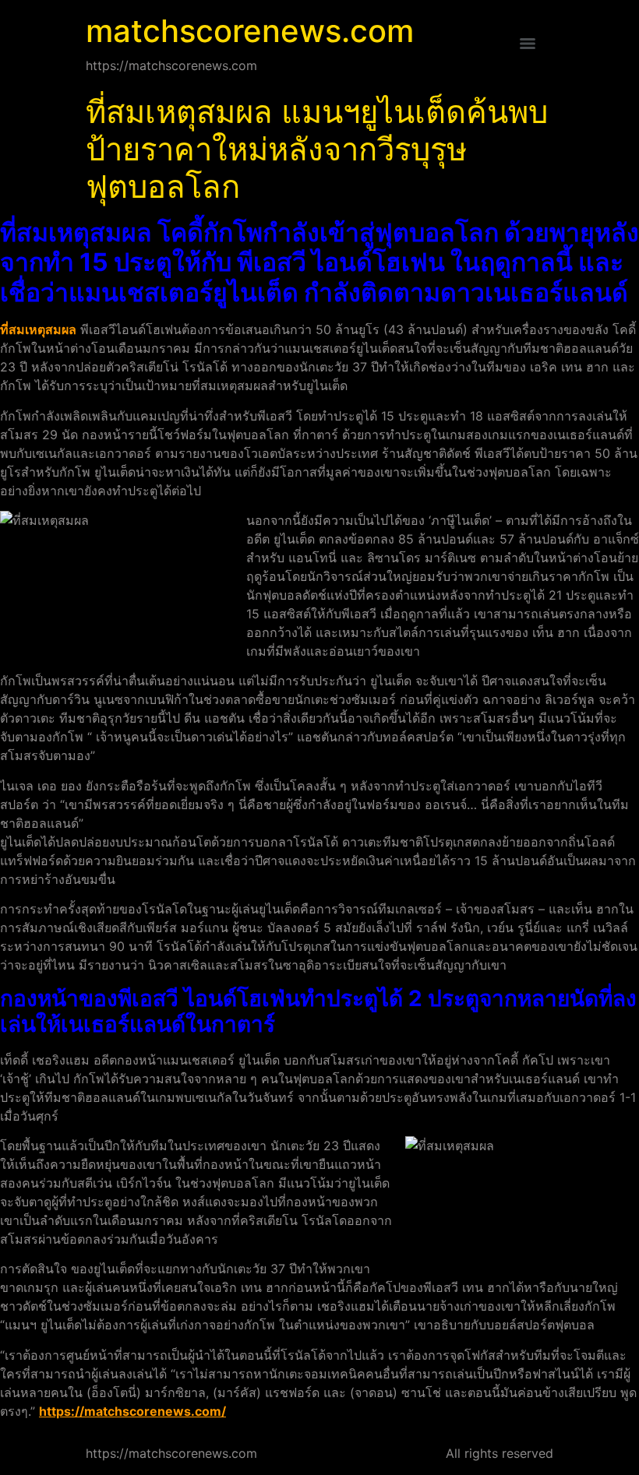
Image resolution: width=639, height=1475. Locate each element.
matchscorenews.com (250, 31)
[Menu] (528, 43)
